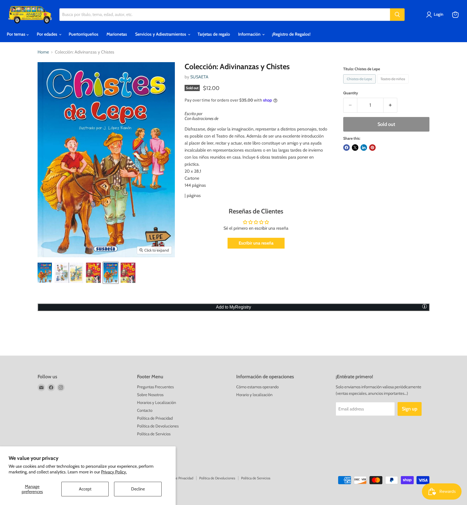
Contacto (144, 410)
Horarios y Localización (156, 402)
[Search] (397, 14)
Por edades (47, 34)
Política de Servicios (154, 434)
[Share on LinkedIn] (364, 147)
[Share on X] (355, 147)
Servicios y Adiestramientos (161, 34)
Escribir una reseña (256, 243)
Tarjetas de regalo (214, 34)
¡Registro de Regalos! (291, 34)
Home (43, 52)
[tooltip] (425, 306)
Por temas (16, 34)
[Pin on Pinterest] (372, 147)
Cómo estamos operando (257, 386)
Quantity (350, 93)
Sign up (409, 409)
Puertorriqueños (83, 34)
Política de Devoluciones (158, 426)
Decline (138, 488)
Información (250, 34)
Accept (85, 488)
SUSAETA (199, 76)
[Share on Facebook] (346, 147)
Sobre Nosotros (150, 394)
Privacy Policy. (114, 471)
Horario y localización (254, 394)
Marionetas (116, 34)
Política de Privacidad (155, 418)
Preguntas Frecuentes (155, 386)
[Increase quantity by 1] (390, 105)
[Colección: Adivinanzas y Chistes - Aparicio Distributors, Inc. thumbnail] (44, 272)
